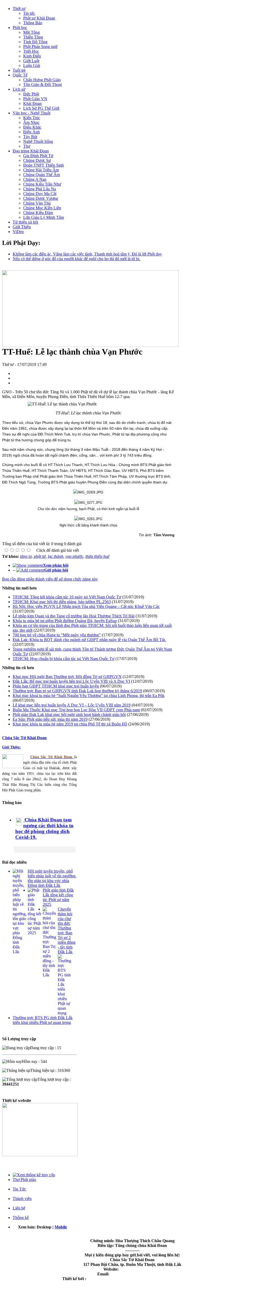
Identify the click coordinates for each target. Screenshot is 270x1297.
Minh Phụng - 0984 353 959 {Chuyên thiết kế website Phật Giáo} (144, 1278)
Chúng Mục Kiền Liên (42, 208)
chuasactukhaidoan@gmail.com (138, 1274)
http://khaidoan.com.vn (140, 1269)
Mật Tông (31, 32)
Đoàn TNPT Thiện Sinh (43, 165)
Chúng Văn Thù (37, 203)
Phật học (20, 27)
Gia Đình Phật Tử (38, 155)
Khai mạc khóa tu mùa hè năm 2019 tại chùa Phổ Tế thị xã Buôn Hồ (70, 724)
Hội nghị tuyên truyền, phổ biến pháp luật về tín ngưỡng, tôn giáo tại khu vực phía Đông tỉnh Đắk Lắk (52, 878)
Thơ (26, 146)
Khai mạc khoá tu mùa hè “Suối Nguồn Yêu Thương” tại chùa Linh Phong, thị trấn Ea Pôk (89, 695)
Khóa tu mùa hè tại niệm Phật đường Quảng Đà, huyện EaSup (65, 620)
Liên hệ (19, 1208)
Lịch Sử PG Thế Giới (41, 108)
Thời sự (19, 8)
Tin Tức (19, 1189)
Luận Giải (31, 65)
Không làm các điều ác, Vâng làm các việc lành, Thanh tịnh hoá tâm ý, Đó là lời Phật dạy (87, 254)
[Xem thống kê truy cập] (34, 1175)
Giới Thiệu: (11, 747)
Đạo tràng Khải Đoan (31, 151)
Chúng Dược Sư (37, 160)
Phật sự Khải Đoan (39, 18)
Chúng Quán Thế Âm (41, 174)
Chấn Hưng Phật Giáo (42, 80)
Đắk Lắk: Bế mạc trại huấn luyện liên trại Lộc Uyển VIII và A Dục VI (71, 681)
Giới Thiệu (22, 227)
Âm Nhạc (31, 122)
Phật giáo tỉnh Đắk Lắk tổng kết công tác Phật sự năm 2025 (58, 897)
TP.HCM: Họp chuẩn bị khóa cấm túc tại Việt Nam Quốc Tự (63, 658)
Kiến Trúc (31, 117)
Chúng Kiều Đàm (38, 212)
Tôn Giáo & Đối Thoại (42, 84)
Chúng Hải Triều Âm (41, 170)
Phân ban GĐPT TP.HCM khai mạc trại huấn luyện (56, 686)
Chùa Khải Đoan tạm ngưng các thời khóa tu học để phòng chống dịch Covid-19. (44, 828)
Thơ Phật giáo (24, 1179)
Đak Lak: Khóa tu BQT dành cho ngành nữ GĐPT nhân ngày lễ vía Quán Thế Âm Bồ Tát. (89, 639)
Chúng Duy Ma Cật (39, 193)
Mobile (61, 1227)
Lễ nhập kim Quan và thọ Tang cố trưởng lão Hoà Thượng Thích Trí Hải (73, 616)
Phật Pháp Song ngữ (40, 46)
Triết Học (31, 51)
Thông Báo (32, 23)
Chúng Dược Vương (40, 198)
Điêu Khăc (32, 127)
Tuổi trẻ (19, 70)
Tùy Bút (30, 136)
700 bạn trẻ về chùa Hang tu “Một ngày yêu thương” (57, 635)
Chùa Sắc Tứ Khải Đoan (24, 737)
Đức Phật (31, 94)
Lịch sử (19, 89)
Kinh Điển (32, 56)
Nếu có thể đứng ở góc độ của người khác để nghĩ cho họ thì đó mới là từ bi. (76, 259)
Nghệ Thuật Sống (38, 141)
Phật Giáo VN (35, 98)
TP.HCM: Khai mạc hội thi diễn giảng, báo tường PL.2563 (62, 601)
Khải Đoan (32, 103)
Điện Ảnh (31, 132)
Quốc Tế (20, 75)
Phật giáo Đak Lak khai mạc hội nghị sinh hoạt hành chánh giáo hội (69, 714)
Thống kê (21, 1217)
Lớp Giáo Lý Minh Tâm (43, 217)
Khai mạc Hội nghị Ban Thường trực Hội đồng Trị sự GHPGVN (67, 676)
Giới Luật (31, 61)
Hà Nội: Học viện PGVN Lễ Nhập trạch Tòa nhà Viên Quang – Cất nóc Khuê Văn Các (86, 606)
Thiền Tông (33, 37)
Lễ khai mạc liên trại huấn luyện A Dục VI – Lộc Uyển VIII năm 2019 (72, 705)
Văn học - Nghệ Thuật (31, 113)
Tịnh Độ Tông (35, 42)
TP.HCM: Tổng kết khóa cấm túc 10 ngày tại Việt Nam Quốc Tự (67, 597)
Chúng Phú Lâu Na (39, 189)
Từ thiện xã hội (25, 222)
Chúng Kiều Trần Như (42, 184)
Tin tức (29, 13)
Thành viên (22, 1198)
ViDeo (18, 231)
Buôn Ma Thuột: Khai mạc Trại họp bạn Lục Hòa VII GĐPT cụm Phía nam (76, 710)
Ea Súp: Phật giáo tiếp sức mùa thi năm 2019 (50, 719)
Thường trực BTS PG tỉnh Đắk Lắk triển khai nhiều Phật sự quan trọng (43, 1020)
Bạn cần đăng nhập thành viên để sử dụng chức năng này (50, 579)
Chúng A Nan (34, 179)
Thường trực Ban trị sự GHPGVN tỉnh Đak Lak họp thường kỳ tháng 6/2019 (77, 691)
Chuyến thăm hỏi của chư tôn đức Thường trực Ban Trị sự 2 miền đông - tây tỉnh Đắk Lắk (66, 930)
